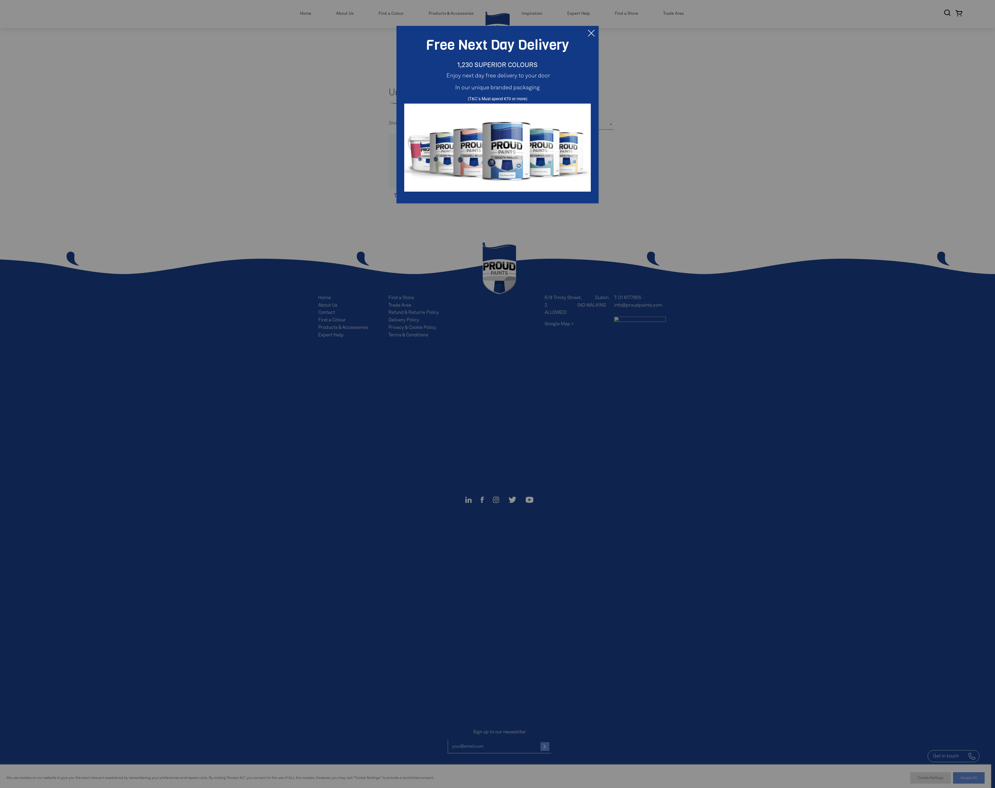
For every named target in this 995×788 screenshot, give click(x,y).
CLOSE (591, 33)
